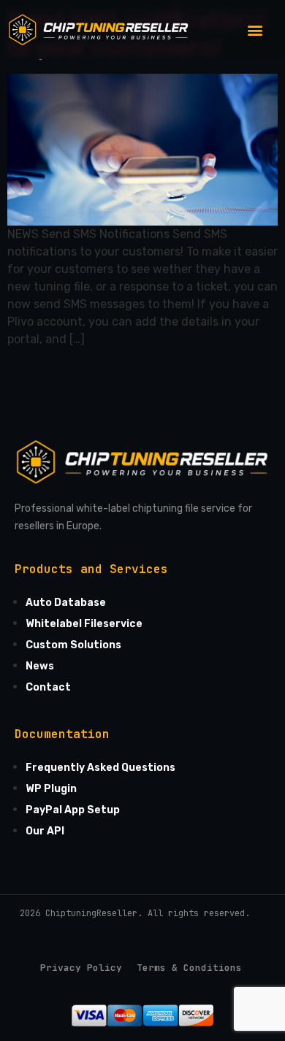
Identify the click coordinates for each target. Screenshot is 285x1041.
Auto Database (66, 602)
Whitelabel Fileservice (84, 624)
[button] (255, 30)
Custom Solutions (73, 645)
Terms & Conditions (189, 967)
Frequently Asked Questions (100, 767)
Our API (45, 831)
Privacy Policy (81, 967)
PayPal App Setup (73, 810)
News (40, 666)
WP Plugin (51, 789)
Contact (48, 687)
